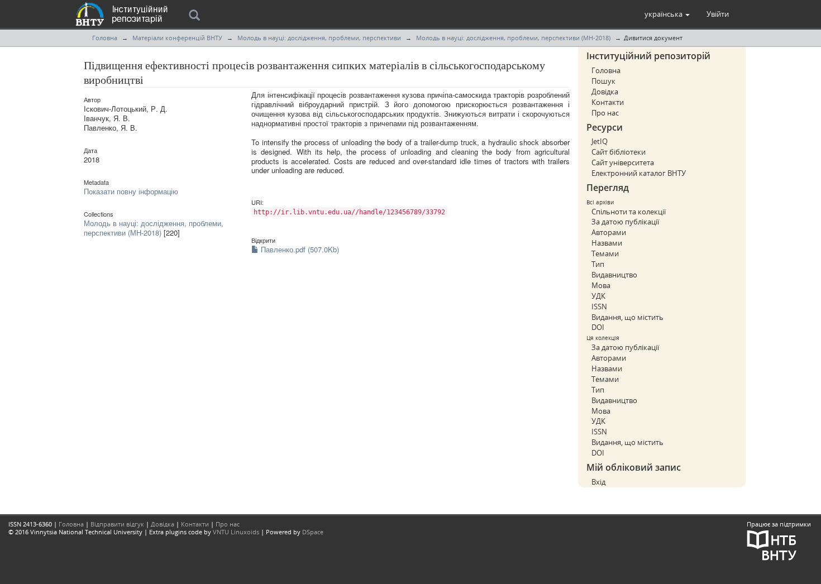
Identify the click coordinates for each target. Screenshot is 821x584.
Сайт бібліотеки (618, 152)
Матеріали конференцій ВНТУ (177, 37)
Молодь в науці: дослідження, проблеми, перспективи (319, 37)
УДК (598, 296)
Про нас (605, 113)
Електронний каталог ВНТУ (638, 173)
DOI (597, 327)
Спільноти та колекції (628, 212)
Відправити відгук (117, 524)
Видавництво (614, 275)
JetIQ (599, 141)
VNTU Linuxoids (236, 532)
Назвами (606, 243)
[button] (667, 14)
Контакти (607, 102)
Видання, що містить (627, 317)
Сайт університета (622, 162)
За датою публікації (625, 222)
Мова (600, 285)
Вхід (598, 482)
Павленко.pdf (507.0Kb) (299, 249)
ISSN (599, 306)
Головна (104, 37)
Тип (597, 264)
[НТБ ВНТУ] (772, 544)
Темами (605, 253)
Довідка (604, 92)
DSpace (312, 532)
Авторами (608, 232)
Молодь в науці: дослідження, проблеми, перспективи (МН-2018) (513, 37)
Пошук (603, 81)
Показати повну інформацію (131, 191)
